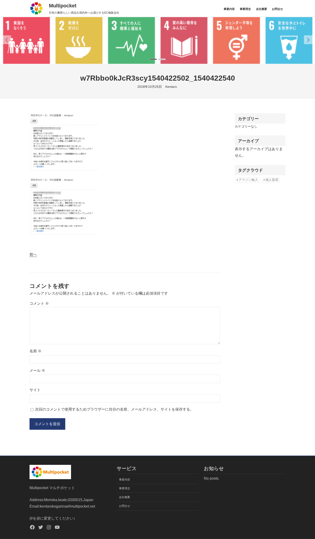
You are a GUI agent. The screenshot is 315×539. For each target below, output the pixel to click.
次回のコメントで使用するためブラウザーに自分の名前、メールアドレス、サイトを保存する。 (114, 409)
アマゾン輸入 (248, 180)
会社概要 (261, 9)
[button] (308, 39)
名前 (36, 351)
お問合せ (277, 9)
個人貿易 (271, 180)
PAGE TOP (304, 519)
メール (37, 370)
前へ (33, 254)
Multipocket (62, 6)
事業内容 (229, 9)
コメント (39, 303)
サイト (35, 390)
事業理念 (245, 9)
